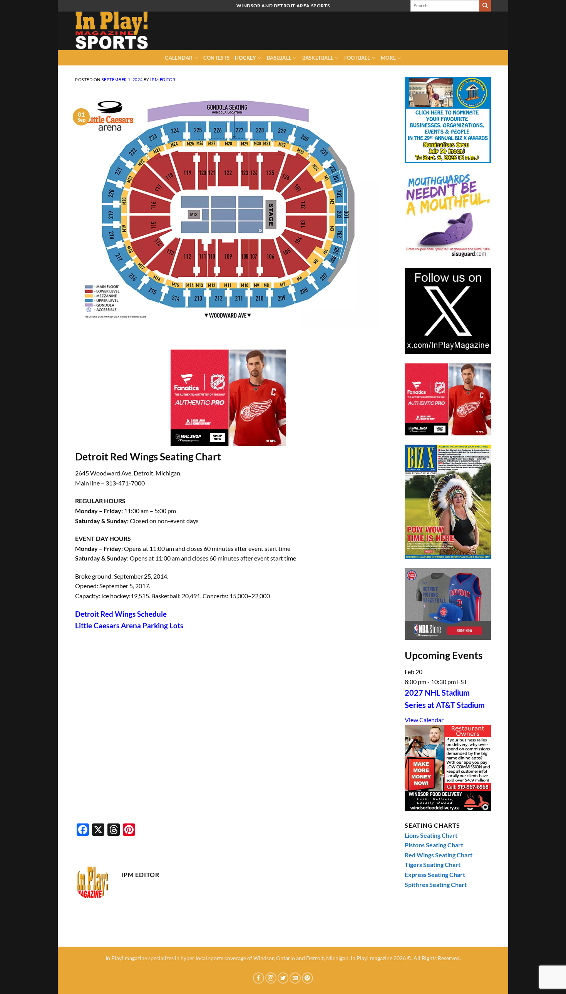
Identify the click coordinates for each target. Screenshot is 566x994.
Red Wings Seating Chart (438, 854)
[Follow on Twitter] (283, 978)
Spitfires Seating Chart (436, 884)
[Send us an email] (295, 978)
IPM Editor (163, 79)
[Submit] (485, 6)
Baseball (279, 58)
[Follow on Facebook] (258, 978)
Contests (216, 58)
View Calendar (424, 719)
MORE (388, 58)
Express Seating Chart (435, 874)
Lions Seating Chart (431, 835)
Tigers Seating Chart (433, 864)
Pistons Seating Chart (434, 844)
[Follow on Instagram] (270, 978)
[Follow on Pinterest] (307, 978)
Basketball (318, 58)
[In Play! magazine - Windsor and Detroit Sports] (113, 31)
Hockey (245, 58)
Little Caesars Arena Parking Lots (129, 625)
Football (357, 58)
